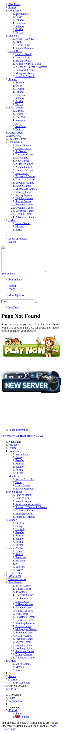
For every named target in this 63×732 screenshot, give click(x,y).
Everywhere (8, 273)
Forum (12, 285)
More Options (16, 295)
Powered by (22, 435)
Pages (11, 288)
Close (13, 728)
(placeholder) (22, 682)
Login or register (17, 238)
